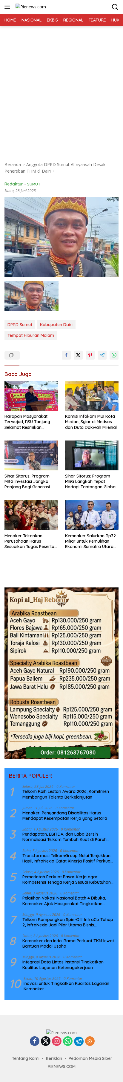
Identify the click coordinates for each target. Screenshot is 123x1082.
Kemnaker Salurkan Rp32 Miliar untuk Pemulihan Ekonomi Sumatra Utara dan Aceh (90, 541)
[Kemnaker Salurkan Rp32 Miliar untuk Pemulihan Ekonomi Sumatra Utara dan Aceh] (92, 515)
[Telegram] (79, 1041)
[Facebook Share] (66, 355)
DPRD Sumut (19, 324)
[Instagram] (56, 1041)
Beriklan (54, 1058)
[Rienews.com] (30, 6)
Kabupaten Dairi (56, 324)
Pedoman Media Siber (90, 1058)
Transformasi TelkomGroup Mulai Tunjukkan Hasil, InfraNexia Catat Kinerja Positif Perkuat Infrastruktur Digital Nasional (67, 858)
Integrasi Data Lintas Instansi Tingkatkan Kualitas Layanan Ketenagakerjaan (63, 964)
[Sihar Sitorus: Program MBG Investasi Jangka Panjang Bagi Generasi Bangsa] (31, 455)
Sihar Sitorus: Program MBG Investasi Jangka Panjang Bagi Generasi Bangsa (27, 481)
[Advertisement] (61, 90)
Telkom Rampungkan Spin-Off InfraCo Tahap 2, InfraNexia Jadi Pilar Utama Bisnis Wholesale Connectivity (67, 922)
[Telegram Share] (102, 355)
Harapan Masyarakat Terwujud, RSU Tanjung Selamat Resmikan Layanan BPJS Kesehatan (29, 422)
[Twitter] (45, 1041)
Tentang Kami (25, 1058)
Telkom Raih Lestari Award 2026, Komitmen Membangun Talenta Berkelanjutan (65, 794)
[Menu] (8, 7)
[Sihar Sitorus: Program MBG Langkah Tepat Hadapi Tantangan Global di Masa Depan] (92, 455)
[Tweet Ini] (78, 355)
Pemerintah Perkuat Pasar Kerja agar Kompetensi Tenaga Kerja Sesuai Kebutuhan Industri (66, 879)
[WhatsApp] (68, 1041)
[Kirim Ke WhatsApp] (114, 355)
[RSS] (90, 1041)
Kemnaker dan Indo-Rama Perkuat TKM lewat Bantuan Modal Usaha (68, 943)
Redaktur (13, 184)
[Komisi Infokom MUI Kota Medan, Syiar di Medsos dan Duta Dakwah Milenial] (92, 396)
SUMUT (33, 184)
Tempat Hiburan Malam (30, 335)
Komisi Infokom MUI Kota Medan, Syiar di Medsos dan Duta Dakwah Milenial (91, 422)
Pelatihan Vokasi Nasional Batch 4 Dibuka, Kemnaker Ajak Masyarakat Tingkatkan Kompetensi (64, 900)
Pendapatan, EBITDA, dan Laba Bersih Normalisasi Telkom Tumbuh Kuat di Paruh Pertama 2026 (64, 836)
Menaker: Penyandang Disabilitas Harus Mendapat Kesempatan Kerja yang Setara (64, 815)
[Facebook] (34, 1041)
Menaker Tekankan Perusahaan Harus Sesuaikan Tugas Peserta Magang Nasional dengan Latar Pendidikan (30, 541)
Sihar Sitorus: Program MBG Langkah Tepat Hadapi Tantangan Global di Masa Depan (90, 481)
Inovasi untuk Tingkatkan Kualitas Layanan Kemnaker (66, 986)
